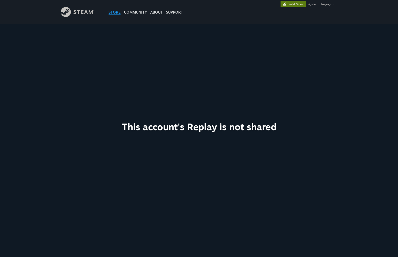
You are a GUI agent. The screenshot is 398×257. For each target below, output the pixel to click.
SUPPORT (174, 12)
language (326, 4)
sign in (312, 4)
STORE (114, 12)
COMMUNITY (135, 12)
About (156, 12)
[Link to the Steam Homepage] (77, 16)
